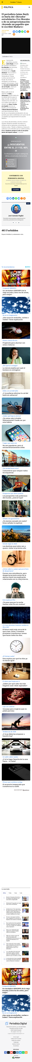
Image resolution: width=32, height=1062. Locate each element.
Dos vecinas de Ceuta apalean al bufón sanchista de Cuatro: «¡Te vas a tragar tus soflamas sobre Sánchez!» (13, 924)
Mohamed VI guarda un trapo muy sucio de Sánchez (13, 903)
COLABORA (16, 189)
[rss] (26, 1052)
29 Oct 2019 (4, 33)
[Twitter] (17, 31)
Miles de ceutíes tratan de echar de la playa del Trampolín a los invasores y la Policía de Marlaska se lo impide (13, 938)
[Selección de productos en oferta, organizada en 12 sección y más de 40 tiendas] (16, 138)
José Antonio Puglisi (16, 216)
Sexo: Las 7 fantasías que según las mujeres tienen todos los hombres (12, 931)
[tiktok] (14, 1052)
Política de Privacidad (16, 1038)
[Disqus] (16, 815)
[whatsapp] (23, 1052)
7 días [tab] (10, 893)
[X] (8, 1052)
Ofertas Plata (10, 164)
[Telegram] (25, 31)
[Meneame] (28, 31)
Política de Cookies (16, 1040)
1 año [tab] (21, 893)
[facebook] (5, 1052)
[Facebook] (14, 31)
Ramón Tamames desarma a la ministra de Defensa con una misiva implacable (13, 898)
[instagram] (17, 1052)
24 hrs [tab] (4, 893)
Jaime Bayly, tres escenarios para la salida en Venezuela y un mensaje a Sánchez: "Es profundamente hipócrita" (25, 104)
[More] (14, 34)
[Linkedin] (19, 31)
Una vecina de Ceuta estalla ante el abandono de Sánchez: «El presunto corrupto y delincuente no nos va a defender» (13, 946)
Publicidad (16, 1042)
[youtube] (11, 1052)
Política (8, 7)
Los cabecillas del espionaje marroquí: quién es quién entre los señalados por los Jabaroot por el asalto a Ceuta (13, 953)
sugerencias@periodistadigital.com (16, 1033)
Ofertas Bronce (11, 166)
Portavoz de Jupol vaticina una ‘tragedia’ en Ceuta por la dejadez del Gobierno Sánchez (13, 918)
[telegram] (20, 1052)
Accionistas (16, 1045)
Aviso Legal (16, 1037)
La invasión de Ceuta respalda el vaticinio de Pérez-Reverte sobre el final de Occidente (13, 960)
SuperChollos (10, 159)
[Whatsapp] (22, 31)
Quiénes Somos (16, 1044)
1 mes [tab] (15, 893)
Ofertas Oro (10, 162)
